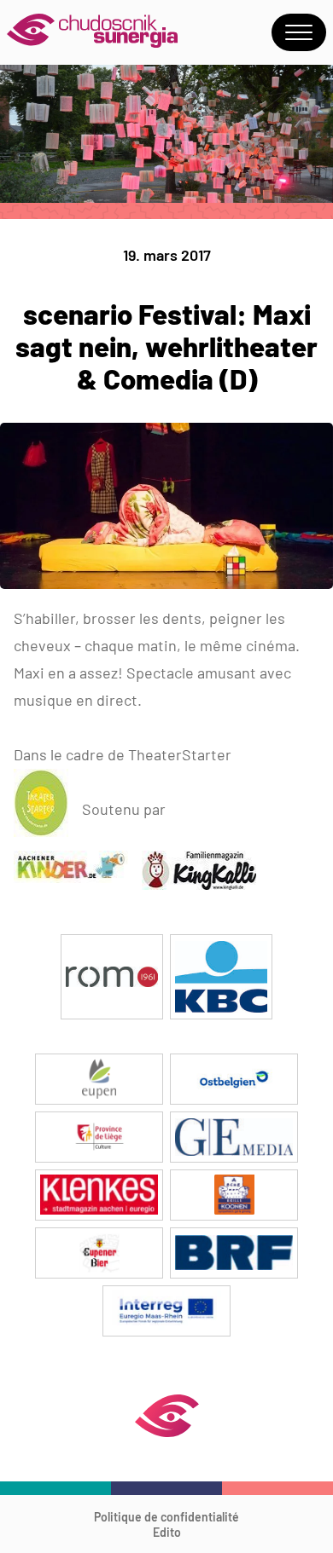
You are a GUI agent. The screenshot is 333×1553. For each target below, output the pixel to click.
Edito (167, 1532)
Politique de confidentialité (166, 1517)
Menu (299, 32)
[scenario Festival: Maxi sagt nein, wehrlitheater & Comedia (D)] (166, 583)
